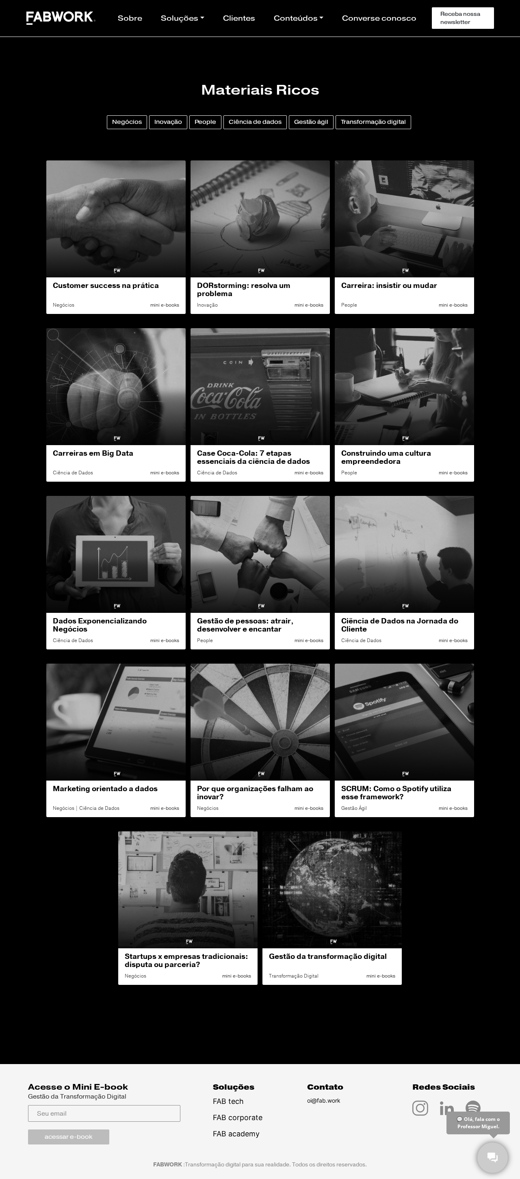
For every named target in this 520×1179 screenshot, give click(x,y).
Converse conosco (379, 18)
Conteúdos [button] (296, 18)
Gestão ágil (311, 122)
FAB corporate (237, 1117)
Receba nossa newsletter (460, 18)
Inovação (168, 122)
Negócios (127, 122)
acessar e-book (68, 1137)
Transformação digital (373, 122)
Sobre (130, 18)
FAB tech (228, 1101)
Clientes (239, 18)
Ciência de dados (255, 122)
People (205, 122)
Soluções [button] (179, 18)
